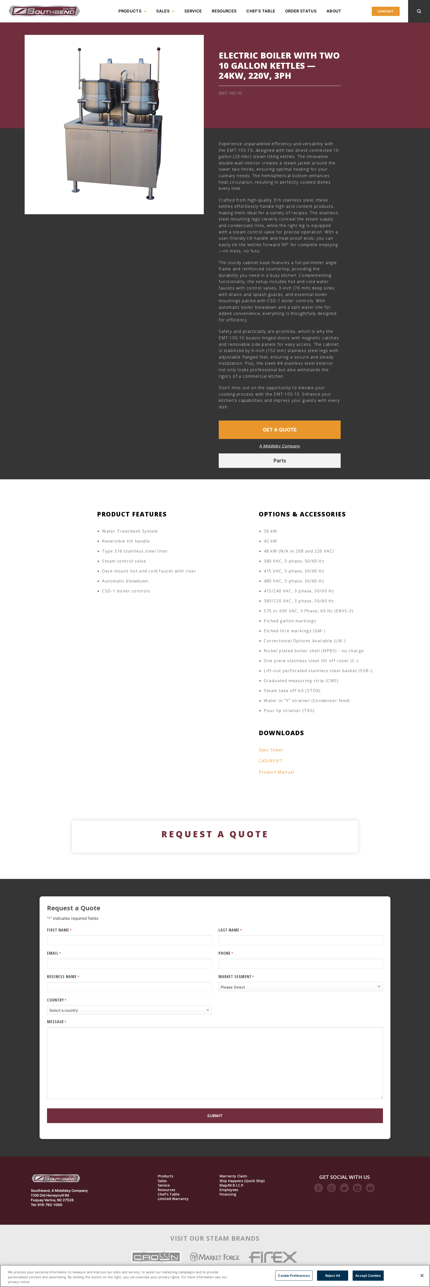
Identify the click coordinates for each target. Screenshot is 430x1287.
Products (129, 10)
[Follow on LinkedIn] (357, 1188)
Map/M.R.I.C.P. (231, 1185)
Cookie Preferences (294, 1275)
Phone (225, 953)
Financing (227, 1194)
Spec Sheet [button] (271, 750)
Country (56, 1000)
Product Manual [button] (276, 772)
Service (193, 10)
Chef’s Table (260, 10)
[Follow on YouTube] (370, 1188)
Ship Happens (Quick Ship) (242, 1181)
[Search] (419, 11)
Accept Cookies (368, 1275)
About (333, 10)
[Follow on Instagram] (331, 1188)
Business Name (63, 976)
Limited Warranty (173, 1199)
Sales (162, 10)
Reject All (332, 1275)
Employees (228, 1190)
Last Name (230, 930)
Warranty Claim (233, 1176)
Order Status (301, 10)
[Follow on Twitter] (344, 1188)
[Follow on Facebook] (318, 1188)
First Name (59, 930)
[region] (215, 1276)
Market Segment (236, 976)
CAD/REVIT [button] (271, 761)
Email (54, 953)
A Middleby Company (279, 445)
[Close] (422, 1275)
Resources (224, 10)
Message (56, 1021)
